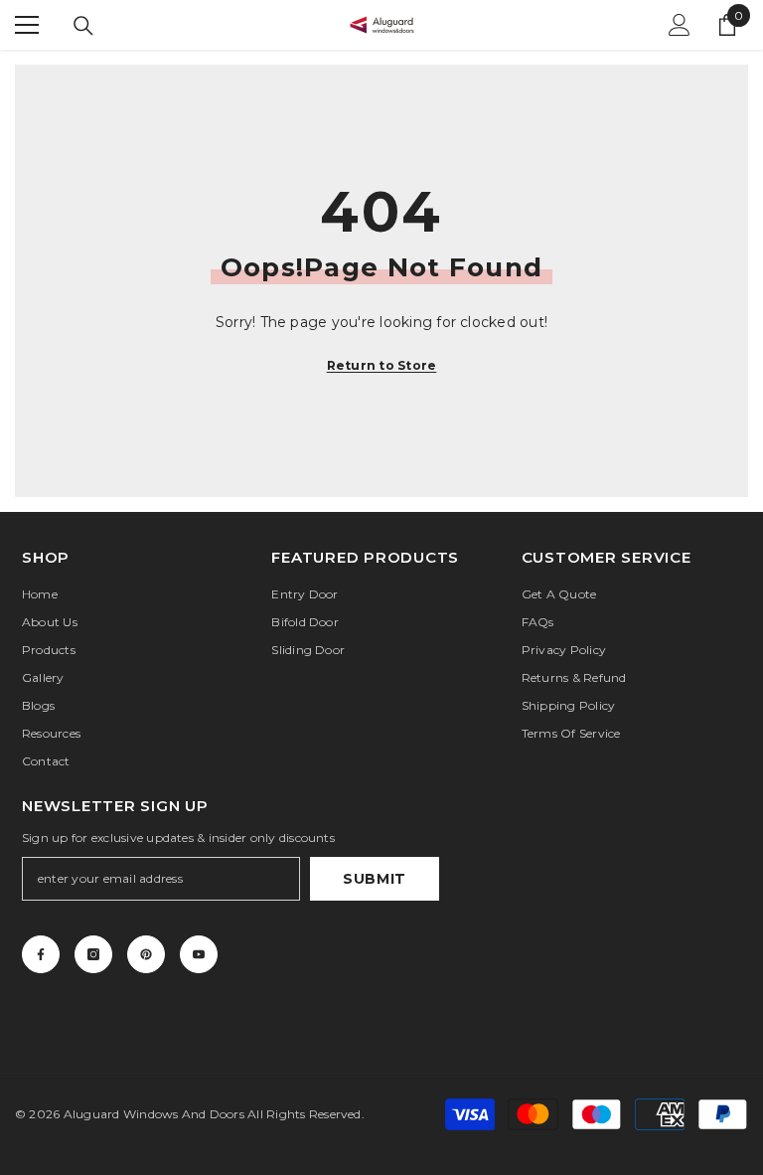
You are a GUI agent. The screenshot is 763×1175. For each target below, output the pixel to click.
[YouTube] (199, 954)
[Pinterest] (146, 954)
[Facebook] (41, 954)
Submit (374, 879)
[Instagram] (93, 954)
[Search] (83, 26)
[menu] (27, 25)
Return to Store (382, 365)
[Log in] (679, 25)
